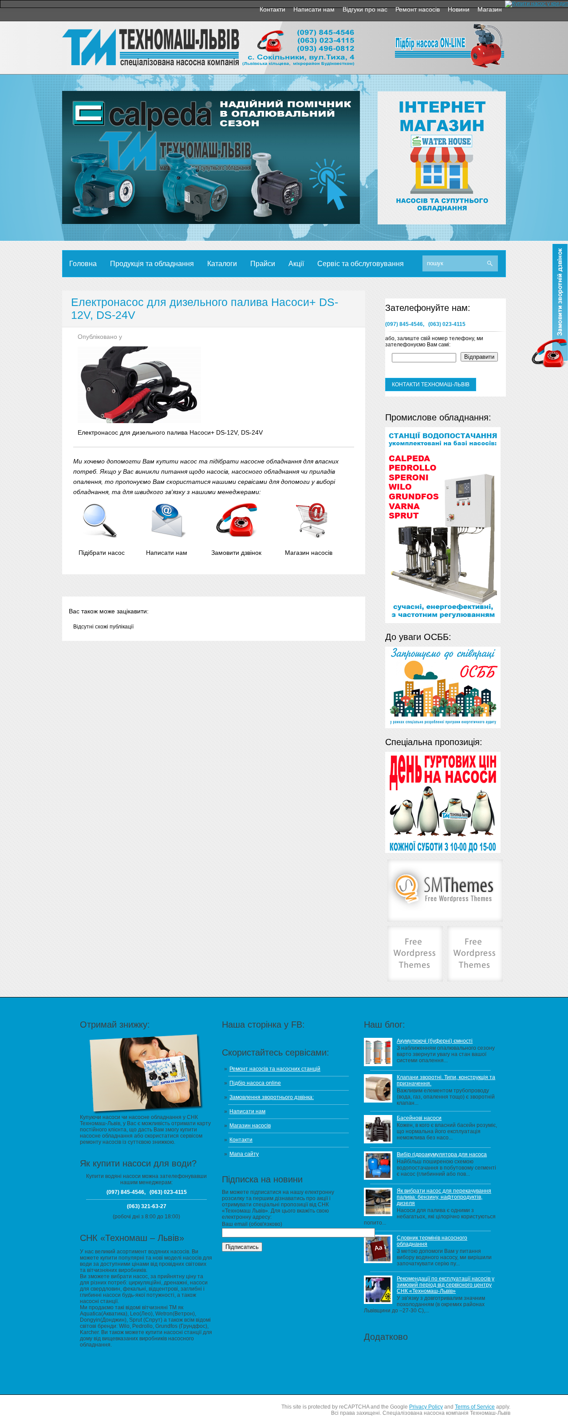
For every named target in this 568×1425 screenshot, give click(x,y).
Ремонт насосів (417, 9)
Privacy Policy (426, 1407)
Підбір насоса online (255, 1083)
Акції (296, 263)
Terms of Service (475, 1407)
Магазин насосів (250, 1126)
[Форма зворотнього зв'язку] (168, 535)
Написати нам (314, 9)
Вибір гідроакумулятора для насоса (442, 1154)
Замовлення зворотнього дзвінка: (271, 1097)
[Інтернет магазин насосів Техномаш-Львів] (310, 535)
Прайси (262, 263)
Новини (458, 9)
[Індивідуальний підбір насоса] (100, 535)
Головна (83, 263)
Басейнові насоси (419, 1118)
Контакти (272, 9)
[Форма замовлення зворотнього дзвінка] (237, 535)
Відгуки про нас (365, 9)
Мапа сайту (244, 1154)
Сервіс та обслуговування (360, 263)
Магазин (489, 9)
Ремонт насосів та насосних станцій (274, 1069)
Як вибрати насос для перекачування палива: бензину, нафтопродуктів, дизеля (444, 1197)
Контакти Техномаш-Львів (430, 384)
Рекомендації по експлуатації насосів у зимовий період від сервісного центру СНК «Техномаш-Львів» (445, 1285)
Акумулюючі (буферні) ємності (435, 1041)
